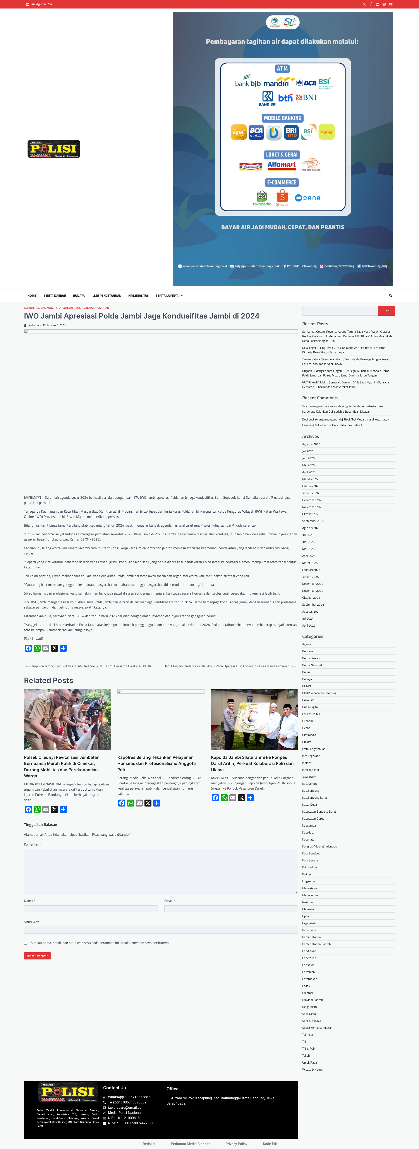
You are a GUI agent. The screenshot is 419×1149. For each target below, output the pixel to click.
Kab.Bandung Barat (314, 797)
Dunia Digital (310, 707)
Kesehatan (309, 839)
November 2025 (312, 507)
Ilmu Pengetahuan (106, 295)
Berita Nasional (312, 665)
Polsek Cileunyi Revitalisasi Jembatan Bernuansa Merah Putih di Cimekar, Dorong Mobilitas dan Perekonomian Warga (62, 767)
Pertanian (308, 971)
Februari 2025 (311, 569)
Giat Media (309, 734)
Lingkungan (49, 307)
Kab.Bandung (310, 790)
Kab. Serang (310, 783)
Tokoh (306, 1055)
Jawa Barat (309, 776)
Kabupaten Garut (313, 818)
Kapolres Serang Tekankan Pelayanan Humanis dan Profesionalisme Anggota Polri (156, 763)
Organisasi (66, 307)
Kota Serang (310, 860)
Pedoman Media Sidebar (190, 1144)
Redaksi (149, 1144)
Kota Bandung (311, 853)
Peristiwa (308, 965)
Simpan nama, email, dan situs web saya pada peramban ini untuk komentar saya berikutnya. (100, 942)
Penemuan (309, 958)
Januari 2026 (310, 493)
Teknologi (308, 1034)
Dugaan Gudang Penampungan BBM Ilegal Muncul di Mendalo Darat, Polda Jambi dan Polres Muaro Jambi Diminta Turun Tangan (346, 372)
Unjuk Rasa (309, 1062)
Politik (306, 985)
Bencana (308, 651)
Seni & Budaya (311, 1020)
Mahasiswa (309, 888)
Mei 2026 (308, 465)
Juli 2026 (308, 451)
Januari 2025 (310, 576)
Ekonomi (308, 721)
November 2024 (312, 590)
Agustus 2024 (311, 611)
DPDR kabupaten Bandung (319, 693)
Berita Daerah (54, 295)
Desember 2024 (312, 583)
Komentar (32, 844)
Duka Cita (308, 700)
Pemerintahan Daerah (316, 944)
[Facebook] (371, 4)
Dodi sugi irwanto (313, 419)
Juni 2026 (308, 458)
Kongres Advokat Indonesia (319, 846)
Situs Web (31, 921)
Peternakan (309, 978)
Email (169, 900)
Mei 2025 (308, 548)
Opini (305, 916)
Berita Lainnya (167, 295)
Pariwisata (309, 930)
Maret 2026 (310, 479)
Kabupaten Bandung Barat (319, 811)
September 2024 (313, 604)
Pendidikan (309, 951)
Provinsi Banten (312, 999)
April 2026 (309, 472)
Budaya (79, 295)
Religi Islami (310, 1006)
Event (306, 727)
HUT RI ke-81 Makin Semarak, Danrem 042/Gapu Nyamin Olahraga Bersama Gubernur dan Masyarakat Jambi (345, 384)
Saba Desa (309, 1013)
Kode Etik (270, 1144)
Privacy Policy (236, 1144)
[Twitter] (364, 4)
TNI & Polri (309, 1048)
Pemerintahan (311, 937)
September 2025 (313, 521)
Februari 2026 (311, 486)
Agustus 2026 (311, 444)
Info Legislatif (311, 755)
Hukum (306, 741)
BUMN (306, 686)
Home (31, 295)
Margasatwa (310, 895)
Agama (306, 644)
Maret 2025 (310, 562)
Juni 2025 (308, 541)
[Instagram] (384, 4)
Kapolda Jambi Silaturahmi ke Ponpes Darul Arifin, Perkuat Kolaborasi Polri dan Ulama (252, 763)
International (310, 769)
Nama (29, 900)
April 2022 (309, 625)
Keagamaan (310, 825)
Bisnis (306, 672)
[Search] (390, 295)
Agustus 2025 (311, 527)
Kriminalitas (138, 295)
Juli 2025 (308, 534)
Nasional (307, 902)
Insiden (307, 762)
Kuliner (306, 874)
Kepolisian (31, 307)
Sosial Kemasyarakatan (92, 307)
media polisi (34, 325)
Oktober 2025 (311, 514)
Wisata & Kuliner (313, 1069)
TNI (304, 1041)
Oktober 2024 (311, 597)
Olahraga (308, 909)
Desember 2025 (312, 500)
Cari (387, 311)
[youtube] (390, 4)
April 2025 (309, 555)
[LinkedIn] (377, 4)
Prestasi (307, 992)
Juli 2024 (308, 618)
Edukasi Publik (311, 714)
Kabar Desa (309, 804)
